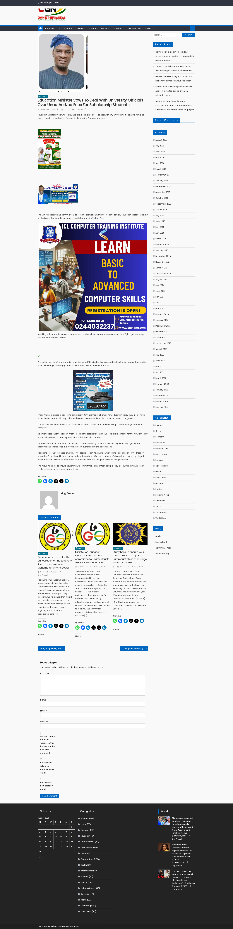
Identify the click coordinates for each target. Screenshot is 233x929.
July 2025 (159, 215)
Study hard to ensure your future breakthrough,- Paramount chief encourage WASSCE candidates (130, 557)
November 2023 (162, 331)
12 (50, 836)
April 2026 (160, 163)
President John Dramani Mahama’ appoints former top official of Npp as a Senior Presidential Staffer (182, 852)
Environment (161, 454)
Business (149, 28)
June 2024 (160, 291)
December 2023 (163, 326)
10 (40, 836)
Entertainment (162, 448)
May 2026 (160, 157)
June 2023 (160, 360)
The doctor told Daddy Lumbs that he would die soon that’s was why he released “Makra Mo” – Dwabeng (183, 877)
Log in (158, 536)
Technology (134, 28)
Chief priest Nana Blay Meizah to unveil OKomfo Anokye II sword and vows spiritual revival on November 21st (135, 648)
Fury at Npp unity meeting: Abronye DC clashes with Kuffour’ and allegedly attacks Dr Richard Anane (53, 648)
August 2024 (161, 279)
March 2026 (161, 169)
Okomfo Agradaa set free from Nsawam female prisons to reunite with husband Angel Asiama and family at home (182, 825)
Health (158, 471)
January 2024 (161, 320)
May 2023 (159, 366)
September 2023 (163, 343)
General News (161, 465)
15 (66, 836)
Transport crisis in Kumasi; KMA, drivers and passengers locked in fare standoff (174, 68)
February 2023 (162, 384)
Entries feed (161, 542)
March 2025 (160, 238)
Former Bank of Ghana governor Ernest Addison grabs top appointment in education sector (173, 91)
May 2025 (159, 227)
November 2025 (162, 192)
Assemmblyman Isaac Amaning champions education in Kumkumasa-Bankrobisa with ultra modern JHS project (174, 105)
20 (56, 841)
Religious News (162, 495)
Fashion (93, 28)
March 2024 (161, 308)
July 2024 (159, 285)
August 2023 (161, 349)
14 (61, 836)
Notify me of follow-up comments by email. (47, 767)
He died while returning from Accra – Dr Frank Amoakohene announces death (174, 78)
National (49, 28)
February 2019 (161, 401)
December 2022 (163, 395)
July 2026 (159, 145)
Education (42, 96)
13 (56, 836)
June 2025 (160, 221)
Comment (46, 673)
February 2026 (162, 174)
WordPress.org (162, 553)
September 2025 (163, 204)
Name (43, 700)
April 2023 (159, 372)
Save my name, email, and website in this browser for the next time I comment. (47, 745)
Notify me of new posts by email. (46, 786)
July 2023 (159, 355)
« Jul (40, 857)
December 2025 (163, 186)
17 (40, 841)
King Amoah (65, 109)
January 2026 (161, 180)
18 (45, 841)
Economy (119, 28)
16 (72, 836)
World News (160, 518)
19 (51, 841)
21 (61, 841)
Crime (158, 431)
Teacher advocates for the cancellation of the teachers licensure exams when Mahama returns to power (55, 562)
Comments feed (163, 548)
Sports (80, 28)
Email (43, 710)
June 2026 (160, 151)
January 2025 (161, 250)
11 (45, 836)
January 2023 (161, 389)
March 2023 (160, 378)
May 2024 (160, 296)
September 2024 (163, 273)
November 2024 (163, 262)
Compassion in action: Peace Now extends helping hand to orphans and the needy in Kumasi (175, 56)
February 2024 (162, 314)
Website (44, 721)
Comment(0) (80, 109)
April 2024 (160, 302)
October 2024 (162, 267)
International (66, 28)
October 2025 (161, 198)
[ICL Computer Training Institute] (93, 276)
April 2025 (159, 233)
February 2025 (162, 244)
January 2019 (161, 407)
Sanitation (160, 500)
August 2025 (161, 209)
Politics (105, 28)
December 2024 (163, 256)
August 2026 (161, 140)
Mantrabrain (73, 926)
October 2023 (161, 337)
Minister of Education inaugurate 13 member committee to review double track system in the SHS (92, 557)
